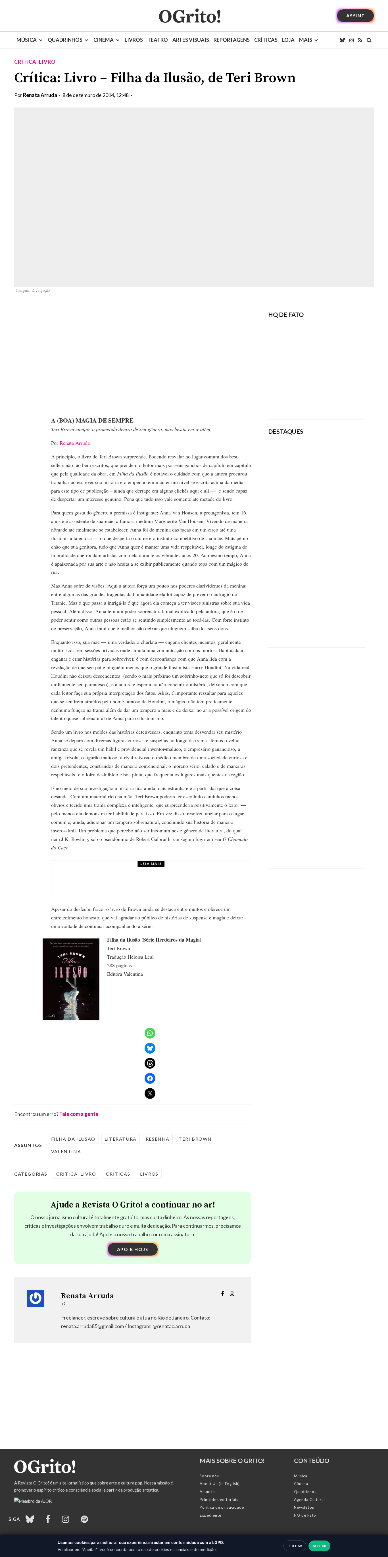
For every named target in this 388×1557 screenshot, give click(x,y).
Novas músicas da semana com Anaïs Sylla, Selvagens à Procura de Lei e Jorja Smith (333, 504)
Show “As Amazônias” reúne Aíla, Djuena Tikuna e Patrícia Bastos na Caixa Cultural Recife (333, 583)
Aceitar (319, 1546)
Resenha (158, 1139)
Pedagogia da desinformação (297, 399)
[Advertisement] (316, 687)
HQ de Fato (305, 1515)
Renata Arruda (40, 95)
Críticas (266, 40)
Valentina (66, 1151)
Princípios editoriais (219, 1499)
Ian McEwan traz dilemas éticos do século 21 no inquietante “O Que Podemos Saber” (330, 544)
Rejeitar (295, 1546)
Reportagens (232, 40)
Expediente (210, 1515)
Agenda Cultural (309, 1499)
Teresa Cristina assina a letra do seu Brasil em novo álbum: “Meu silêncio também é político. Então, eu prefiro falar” (335, 462)
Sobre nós (209, 1476)
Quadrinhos (65, 40)
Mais (305, 40)
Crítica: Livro (35, 62)
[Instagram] (351, 40)
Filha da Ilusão (73, 1139)
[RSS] (360, 40)
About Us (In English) (220, 1483)
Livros (134, 40)
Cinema (103, 40)
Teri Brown (195, 1139)
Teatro (157, 40)
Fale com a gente (78, 1114)
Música (26, 40)
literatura (121, 1139)
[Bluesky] (342, 40)
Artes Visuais (190, 40)
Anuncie (207, 1491)
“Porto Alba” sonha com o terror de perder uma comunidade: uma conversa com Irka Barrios (153, 883)
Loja (288, 40)
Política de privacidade (222, 1507)
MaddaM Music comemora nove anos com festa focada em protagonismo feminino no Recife (333, 623)
